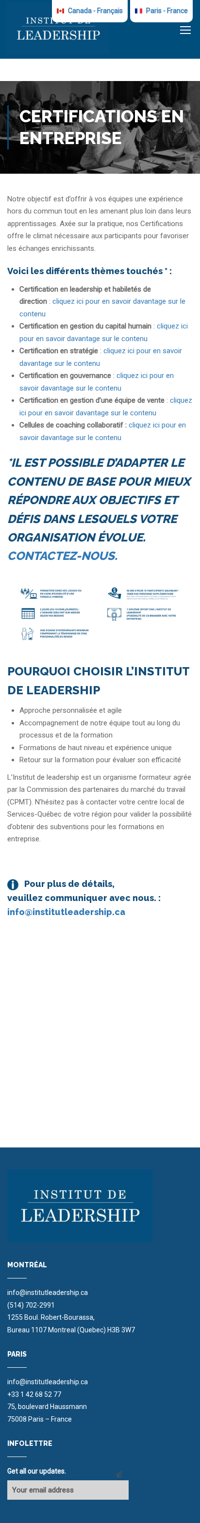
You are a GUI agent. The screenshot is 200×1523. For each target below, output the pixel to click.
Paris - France (166, 11)
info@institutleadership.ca (66, 912)
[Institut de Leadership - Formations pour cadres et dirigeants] (58, 28)
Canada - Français (95, 11)
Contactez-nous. (62, 556)
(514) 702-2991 (31, 1305)
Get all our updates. (36, 1471)
